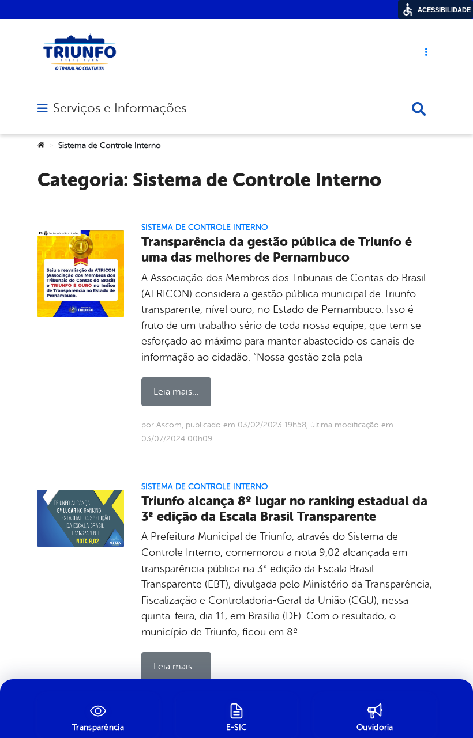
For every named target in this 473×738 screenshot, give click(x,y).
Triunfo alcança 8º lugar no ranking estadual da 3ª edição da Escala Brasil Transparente (284, 508)
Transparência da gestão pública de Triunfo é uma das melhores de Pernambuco (276, 249)
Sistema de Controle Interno (204, 227)
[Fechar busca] (418, 108)
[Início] (40, 146)
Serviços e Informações (119, 108)
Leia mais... (176, 392)
